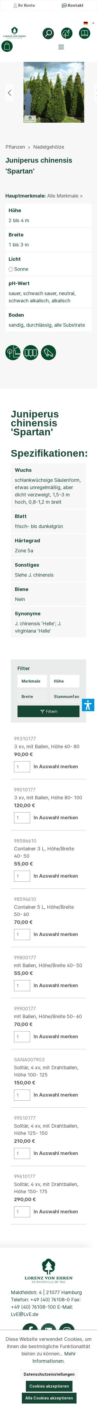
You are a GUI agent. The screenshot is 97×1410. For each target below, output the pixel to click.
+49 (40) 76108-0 (50, 1299)
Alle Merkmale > (65, 196)
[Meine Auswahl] (7, 46)
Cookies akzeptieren (49, 1386)
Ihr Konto (26, 5)
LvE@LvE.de (24, 1314)
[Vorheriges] (9, 92)
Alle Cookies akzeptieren (49, 1398)
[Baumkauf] (67, 33)
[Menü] (62, 47)
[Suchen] (48, 33)
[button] (88, 705)
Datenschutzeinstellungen (49, 1374)
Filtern (51, 711)
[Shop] (85, 33)
